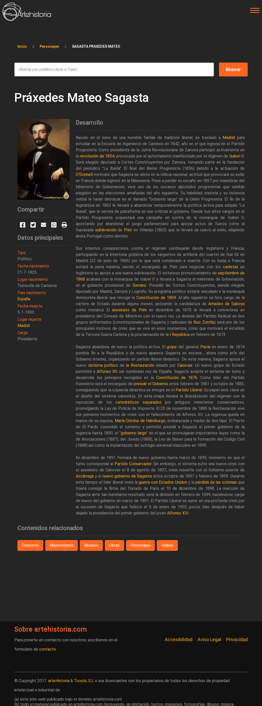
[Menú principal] (253, 10)
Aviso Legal (209, 639)
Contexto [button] (30, 545)
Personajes (49, 46)
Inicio (22, 46)
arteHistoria (58, 680)
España (23, 298)
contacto (47, 649)
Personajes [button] (140, 545)
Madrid (23, 325)
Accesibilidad (178, 639)
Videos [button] (167, 545)
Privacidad (237, 639)
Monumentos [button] (61, 545)
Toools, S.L (84, 680)
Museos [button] (91, 545)
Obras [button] (114, 545)
